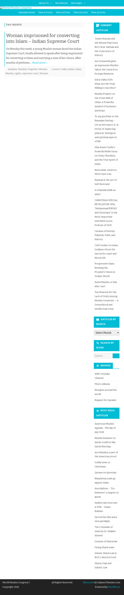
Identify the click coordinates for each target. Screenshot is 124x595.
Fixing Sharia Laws (104, 547)
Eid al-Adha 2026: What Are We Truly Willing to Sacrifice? (105, 83)
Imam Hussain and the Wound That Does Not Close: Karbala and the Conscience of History (107, 47)
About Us (44, 3)
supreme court (30, 73)
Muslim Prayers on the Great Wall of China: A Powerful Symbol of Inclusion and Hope (105, 102)
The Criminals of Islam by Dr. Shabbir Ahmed (105, 531)
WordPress (114, 587)
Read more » (39, 62)
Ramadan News (27, 12)
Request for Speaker (106, 400)
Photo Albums (102, 384)
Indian (70, 69)
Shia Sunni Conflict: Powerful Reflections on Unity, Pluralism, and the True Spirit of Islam (106, 155)
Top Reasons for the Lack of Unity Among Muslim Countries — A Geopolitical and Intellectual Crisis (107, 300)
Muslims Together (28, 69)
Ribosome (88, 582)
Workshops (61, 3)
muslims (12, 69)
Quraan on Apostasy (105, 472)
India (64, 69)
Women (43, 69)
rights (18, 73)
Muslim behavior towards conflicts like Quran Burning (106, 442)
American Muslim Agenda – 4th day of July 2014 (105, 428)
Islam (78, 69)
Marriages (76, 3)
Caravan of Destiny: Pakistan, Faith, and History (105, 235)
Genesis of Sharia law (106, 541)
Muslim (9, 73)
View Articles (45, 12)
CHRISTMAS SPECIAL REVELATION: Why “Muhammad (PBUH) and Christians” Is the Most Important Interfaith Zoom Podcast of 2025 (106, 213)
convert (56, 69)
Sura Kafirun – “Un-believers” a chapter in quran (107, 492)
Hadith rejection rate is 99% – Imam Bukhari (106, 507)
